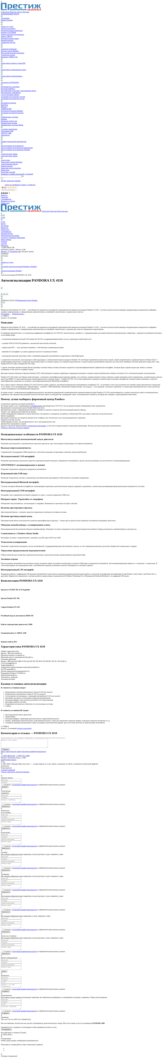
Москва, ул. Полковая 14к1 (11, 251)
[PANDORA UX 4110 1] (2, 294)
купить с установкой (9, 318)
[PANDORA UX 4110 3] (7, 294)
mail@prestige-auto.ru (8, 760)
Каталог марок (15, 751)
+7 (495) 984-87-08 (8, 756)
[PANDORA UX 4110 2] (5, 294)
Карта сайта (5, 751)
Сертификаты (6, 199)
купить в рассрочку (24, 728)
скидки (3, 181)
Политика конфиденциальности (34, 751)
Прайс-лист (5, 203)
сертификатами (36, 406)
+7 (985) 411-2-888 (22, 756)
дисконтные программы (37, 426)
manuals (18, 181)
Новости (4, 195)
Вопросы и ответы (8, 201)
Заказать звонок (28, 251)
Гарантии (4, 197)
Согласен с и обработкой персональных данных (34, 785)
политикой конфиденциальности (24, 785)
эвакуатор (10, 181)
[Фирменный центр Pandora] (26, 300)
